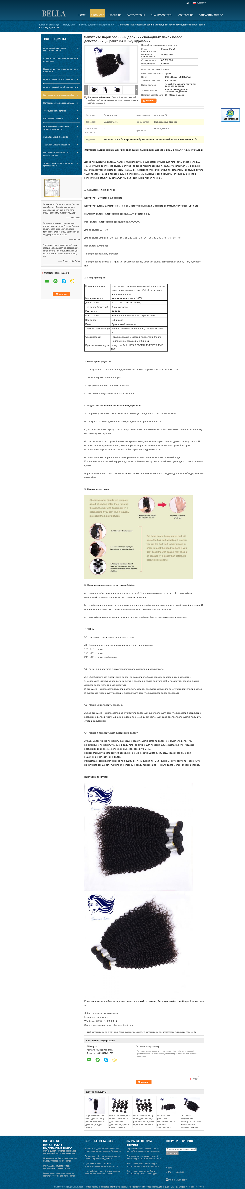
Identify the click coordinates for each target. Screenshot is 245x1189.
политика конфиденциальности (69, 1187)
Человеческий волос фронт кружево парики (56, 153)
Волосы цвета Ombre (53, 119)
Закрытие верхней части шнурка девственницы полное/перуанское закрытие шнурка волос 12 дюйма (143, 1166)
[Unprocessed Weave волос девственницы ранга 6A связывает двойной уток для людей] (96, 1105)
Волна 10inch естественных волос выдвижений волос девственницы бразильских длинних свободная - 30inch (59, 1155)
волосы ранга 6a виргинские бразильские (111, 1032)
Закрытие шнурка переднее (56, 145)
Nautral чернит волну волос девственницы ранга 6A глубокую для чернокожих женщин (143, 1120)
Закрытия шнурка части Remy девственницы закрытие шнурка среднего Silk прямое (142, 1173)
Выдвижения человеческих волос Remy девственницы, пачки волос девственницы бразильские (59, 1176)
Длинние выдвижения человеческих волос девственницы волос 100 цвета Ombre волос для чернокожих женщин (103, 1152)
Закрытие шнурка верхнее (55, 137)
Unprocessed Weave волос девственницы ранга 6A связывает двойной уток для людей (95, 1121)
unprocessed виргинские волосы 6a (179, 1032)
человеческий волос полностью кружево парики (58, 164)
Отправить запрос (211, 15)
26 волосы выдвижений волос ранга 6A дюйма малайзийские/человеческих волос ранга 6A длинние (191, 1123)
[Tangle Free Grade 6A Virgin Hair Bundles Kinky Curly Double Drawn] (111, 64)
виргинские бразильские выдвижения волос (54, 49)
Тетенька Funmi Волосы (54, 111)
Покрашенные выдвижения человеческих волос (56, 127)
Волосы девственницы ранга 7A (58, 103)
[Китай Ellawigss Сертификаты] (52, 187)
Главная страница (49, 24)
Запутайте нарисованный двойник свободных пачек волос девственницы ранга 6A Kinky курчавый (113, 100)
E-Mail (169, 1172)
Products (97, 15)
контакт (150, 100)
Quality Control (162, 15)
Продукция (69, 24)
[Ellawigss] (56, 13)
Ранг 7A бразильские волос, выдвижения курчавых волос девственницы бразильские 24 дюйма (61, 1168)
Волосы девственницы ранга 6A (96, 24)
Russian (200, 3)
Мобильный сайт (177, 1179)
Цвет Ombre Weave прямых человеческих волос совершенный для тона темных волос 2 (101, 1166)
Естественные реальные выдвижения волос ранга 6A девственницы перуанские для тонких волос (166, 1124)
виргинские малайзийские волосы (59, 79)
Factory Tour (136, 15)
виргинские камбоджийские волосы (59, 87)
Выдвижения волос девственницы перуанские (59, 59)
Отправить (172, 1153)
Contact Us (185, 15)
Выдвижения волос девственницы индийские (59, 70)
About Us (115, 15)
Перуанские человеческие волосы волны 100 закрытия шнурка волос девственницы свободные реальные (144, 1151)
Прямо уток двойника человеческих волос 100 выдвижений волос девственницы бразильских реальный (60, 1162)
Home (82, 15)
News (169, 1167)
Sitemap (180, 1172)
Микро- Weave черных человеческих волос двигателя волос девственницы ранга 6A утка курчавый (119, 1121)
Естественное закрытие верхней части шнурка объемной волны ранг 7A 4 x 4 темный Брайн (144, 1158)
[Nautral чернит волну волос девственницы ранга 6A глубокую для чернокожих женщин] (144, 1105)
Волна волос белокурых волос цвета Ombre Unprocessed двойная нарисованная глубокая (102, 1158)
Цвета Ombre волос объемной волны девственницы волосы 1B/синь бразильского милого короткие (102, 1173)
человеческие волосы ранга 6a (146, 1032)
